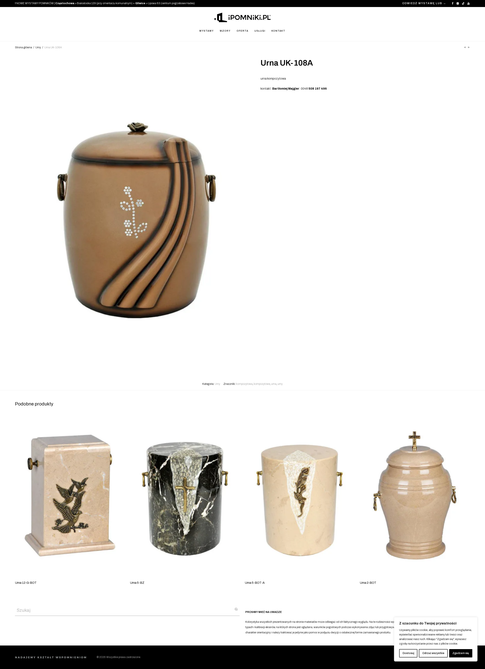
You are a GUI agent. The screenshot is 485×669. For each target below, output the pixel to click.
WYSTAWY (206, 31)
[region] (435, 639)
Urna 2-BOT (368, 582)
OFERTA (242, 31)
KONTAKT (278, 31)
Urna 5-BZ (137, 582)
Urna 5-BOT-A (255, 582)
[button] (236, 609)
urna (273, 384)
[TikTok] (463, 3)
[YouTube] (468, 3)
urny (280, 384)
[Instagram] (457, 3)
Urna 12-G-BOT (26, 582)
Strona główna (23, 47)
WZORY (225, 31)
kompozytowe (262, 384)
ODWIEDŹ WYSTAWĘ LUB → (424, 3)
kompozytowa (244, 384)
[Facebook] (452, 3)
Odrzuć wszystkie (433, 653)
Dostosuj (408, 653)
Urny (38, 47)
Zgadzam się (460, 653)
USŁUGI (259, 31)
